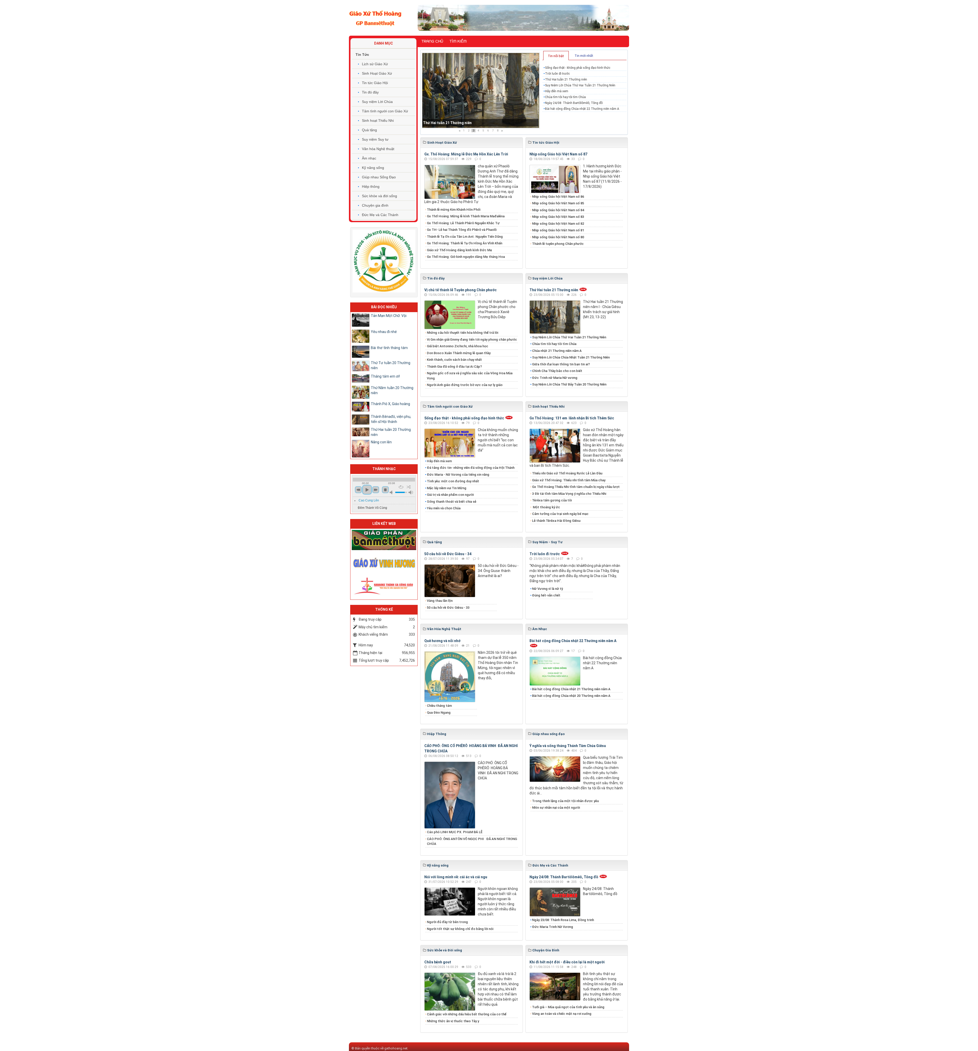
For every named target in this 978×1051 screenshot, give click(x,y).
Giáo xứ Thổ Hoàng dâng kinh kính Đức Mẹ (459, 250)
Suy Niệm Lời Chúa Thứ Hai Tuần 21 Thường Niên (464, 123)
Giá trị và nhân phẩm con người (450, 495)
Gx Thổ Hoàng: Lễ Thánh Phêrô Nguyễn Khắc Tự (463, 223)
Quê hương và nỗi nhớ (442, 641)
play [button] (367, 490)
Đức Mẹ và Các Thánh (380, 215)
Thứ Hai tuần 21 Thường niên (566, 79)
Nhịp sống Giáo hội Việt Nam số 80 (558, 237)
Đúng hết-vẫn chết (546, 595)
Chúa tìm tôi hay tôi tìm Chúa (565, 97)
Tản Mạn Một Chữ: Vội (388, 316)
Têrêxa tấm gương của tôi (552, 500)
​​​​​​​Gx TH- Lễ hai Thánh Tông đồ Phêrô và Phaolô (462, 230)
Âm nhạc (369, 158)
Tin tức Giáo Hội (375, 83)
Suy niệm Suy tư (375, 139)
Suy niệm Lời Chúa (377, 102)
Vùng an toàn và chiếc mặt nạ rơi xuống (561, 1014)
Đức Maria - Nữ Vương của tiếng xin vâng (458, 474)
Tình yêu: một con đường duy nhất (453, 481)
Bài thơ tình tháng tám (389, 348)
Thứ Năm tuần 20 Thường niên (392, 390)
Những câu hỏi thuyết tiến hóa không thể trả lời (462, 333)
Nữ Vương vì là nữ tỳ (547, 589)
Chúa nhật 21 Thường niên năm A (557, 351)
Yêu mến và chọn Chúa (443, 508)
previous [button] (358, 489)
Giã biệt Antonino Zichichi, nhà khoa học (457, 346)
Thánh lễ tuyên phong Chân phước (558, 244)
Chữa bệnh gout (437, 962)
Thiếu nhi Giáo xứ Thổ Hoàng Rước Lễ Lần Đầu (567, 473)
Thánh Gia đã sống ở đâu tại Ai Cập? (454, 366)
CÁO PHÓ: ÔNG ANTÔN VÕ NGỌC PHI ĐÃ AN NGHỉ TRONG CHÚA (472, 841)
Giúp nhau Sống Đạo (379, 177)
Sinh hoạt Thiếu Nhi (378, 120)
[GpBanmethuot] (384, 540)
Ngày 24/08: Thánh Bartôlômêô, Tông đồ (574, 103)
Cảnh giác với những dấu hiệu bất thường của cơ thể (467, 1014)
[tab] (556, 55)
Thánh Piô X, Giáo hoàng (390, 404)
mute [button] (392, 492)
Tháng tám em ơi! (385, 376)
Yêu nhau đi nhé (384, 332)
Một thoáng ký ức (546, 507)
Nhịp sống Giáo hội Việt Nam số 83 (558, 217)
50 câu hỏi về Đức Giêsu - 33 (448, 607)
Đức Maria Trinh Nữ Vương (552, 927)
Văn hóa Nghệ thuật (378, 149)
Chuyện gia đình (375, 205)
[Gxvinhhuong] (384, 563)
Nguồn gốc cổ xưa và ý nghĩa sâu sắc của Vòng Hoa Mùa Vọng (469, 375)
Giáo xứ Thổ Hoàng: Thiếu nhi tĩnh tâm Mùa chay (568, 480)
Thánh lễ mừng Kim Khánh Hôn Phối (453, 209)
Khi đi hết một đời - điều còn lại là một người (567, 962)
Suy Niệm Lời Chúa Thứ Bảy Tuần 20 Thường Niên (569, 384)
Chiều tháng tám (439, 706)
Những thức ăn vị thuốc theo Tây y (453, 1021)
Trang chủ (432, 41)
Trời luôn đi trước (557, 73)
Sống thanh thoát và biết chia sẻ (451, 501)
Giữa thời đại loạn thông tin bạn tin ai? (561, 364)
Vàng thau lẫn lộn (440, 601)
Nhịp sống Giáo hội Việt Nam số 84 (558, 210)
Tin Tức (362, 54)
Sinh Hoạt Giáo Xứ (377, 73)
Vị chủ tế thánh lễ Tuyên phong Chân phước (460, 290)
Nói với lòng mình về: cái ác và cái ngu (455, 877)
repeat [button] (401, 487)
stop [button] (385, 489)
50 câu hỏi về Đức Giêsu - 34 (447, 554)
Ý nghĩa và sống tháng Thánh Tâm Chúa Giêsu (567, 746)
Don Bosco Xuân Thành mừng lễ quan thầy (459, 353)
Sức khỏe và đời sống (379, 196)
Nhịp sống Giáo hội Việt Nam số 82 (558, 223)
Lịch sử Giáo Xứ (375, 64)
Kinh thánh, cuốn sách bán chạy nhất (454, 360)
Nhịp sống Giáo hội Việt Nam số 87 (558, 154)
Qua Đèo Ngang (439, 712)
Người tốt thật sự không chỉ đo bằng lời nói (460, 929)
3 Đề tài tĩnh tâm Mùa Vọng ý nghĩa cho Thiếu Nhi (569, 494)
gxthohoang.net (396, 1048)
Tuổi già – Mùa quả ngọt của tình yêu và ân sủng (568, 1007)
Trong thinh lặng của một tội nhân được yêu (565, 801)
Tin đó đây (370, 92)
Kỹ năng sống (373, 168)
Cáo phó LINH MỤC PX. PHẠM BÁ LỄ (454, 832)
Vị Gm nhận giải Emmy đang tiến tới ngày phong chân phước (472, 339)
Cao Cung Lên (369, 500)
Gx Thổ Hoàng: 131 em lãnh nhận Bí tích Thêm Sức (571, 418)
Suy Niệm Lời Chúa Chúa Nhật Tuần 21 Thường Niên (571, 357)
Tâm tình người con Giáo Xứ (385, 111)
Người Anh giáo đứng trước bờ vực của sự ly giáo (464, 385)
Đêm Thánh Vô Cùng (372, 507)
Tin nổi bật (556, 56)
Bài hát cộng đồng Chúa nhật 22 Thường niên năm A (582, 109)
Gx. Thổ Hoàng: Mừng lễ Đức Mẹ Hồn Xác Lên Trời (466, 154)
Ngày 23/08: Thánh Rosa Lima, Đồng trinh (563, 920)
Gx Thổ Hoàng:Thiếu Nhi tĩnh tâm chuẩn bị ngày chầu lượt (576, 487)
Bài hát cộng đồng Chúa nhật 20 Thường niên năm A (571, 696)
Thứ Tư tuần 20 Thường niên (390, 365)
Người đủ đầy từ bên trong (447, 922)
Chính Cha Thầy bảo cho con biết (557, 371)
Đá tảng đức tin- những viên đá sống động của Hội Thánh (470, 468)
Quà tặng (369, 130)
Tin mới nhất (584, 56)
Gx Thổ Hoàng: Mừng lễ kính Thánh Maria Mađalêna (466, 216)
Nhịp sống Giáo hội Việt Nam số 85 (558, 203)
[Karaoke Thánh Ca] (384, 585)
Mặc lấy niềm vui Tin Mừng (446, 488)
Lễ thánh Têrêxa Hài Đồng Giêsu (556, 521)
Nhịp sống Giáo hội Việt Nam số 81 (558, 230)
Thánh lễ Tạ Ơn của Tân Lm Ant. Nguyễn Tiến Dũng (465, 236)
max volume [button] (411, 492)
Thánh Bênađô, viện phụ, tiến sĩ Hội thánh (391, 419)
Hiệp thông (370, 186)
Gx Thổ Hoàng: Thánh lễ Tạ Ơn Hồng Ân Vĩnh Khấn (464, 243)
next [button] (375, 489)
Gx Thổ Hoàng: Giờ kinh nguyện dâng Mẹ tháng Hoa (466, 257)
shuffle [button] (408, 487)
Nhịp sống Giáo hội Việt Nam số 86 (558, 196)
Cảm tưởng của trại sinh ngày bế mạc (560, 514)
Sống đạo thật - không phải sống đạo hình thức (577, 68)
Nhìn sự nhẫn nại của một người (556, 807)
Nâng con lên (381, 442)
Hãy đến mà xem (556, 91)
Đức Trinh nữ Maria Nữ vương (554, 378)
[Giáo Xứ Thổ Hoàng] (375, 18)
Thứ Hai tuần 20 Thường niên (391, 432)
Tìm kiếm (458, 41)
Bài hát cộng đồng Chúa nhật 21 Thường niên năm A (571, 689)
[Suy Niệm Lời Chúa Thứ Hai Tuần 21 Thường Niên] (481, 90)
